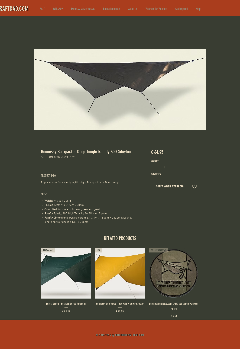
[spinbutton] (159, 167)
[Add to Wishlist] (194, 186)
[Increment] (164, 167)
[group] (120, 283)
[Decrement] (154, 167)
